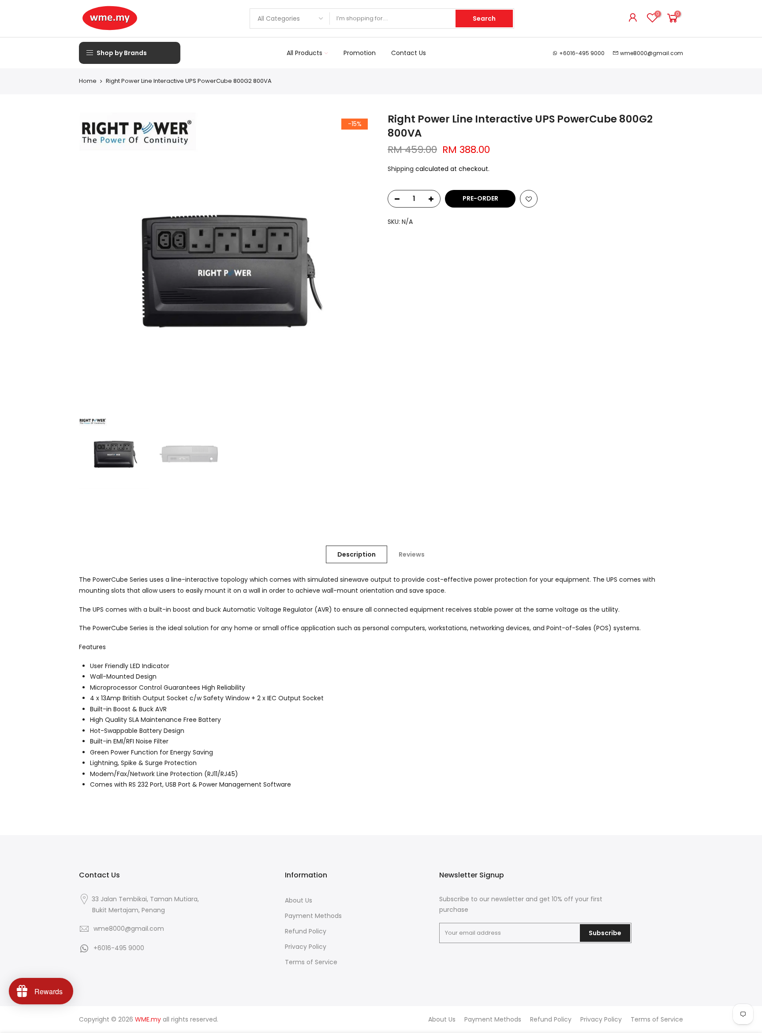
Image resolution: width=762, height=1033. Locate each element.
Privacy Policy (305, 946)
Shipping (401, 168)
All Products (304, 52)
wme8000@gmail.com (651, 53)
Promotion (360, 52)
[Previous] (94, 263)
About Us (298, 900)
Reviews (412, 554)
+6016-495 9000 (582, 53)
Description (356, 554)
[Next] (359, 263)
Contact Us (408, 52)
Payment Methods (313, 915)
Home (88, 81)
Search (484, 18)
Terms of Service (311, 962)
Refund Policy (305, 931)
